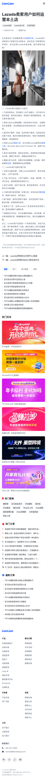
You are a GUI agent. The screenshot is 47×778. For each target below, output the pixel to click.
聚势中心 (28, 705)
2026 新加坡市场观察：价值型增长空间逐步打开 (21, 546)
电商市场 (29, 38)
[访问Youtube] (20, 759)
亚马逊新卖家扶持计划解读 (14, 293)
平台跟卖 (6, 507)
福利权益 (28, 713)
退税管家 (5, 667)
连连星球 (5, 655)
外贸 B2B (28, 647)
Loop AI (5, 671)
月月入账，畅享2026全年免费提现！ (16, 490)
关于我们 (5, 727)
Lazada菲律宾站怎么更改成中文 (24, 259)
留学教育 (28, 651)
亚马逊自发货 (16, 503)
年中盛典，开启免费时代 (12, 346)
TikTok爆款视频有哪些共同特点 (16, 290)
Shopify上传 (28, 507)
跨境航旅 (28, 655)
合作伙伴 (28, 709)
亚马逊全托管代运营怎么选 (14, 279)
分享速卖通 (33, 511)
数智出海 (28, 697)
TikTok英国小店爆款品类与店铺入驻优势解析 (22, 301)
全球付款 (5, 647)
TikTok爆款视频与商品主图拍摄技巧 (18, 275)
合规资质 (5, 731)
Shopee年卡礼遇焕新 (10, 375)
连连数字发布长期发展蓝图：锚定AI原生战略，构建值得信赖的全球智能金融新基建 (21, 529)
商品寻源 (5, 675)
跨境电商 (28, 643)
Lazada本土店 (19, 25)
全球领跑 (5, 663)
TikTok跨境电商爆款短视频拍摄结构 (18, 308)
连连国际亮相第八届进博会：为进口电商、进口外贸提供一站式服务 (21, 554)
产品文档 (5, 697)
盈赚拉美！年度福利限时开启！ (14, 433)
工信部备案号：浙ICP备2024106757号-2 (16, 772)
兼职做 (5, 503)
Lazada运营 (7, 25)
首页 (8, 3)
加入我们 (5, 735)
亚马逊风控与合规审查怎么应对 (16, 297)
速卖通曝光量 (8, 511)
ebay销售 (39, 507)
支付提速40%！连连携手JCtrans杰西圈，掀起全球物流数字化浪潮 (21, 541)
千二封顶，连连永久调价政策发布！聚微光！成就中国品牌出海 (21, 567)
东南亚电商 (31, 25)
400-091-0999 (11, 748)
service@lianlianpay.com (16, 751)
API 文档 (5, 701)
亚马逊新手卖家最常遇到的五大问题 (18, 283)
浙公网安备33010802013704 (12, 775)
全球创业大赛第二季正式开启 (13, 462)
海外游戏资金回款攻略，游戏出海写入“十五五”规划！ (21, 558)
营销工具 (17, 143)
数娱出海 (28, 663)
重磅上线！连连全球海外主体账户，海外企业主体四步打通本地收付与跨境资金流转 (21, 533)
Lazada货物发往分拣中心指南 (23, 255)
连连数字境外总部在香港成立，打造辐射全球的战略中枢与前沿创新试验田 (21, 550)
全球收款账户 (7, 643)
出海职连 (5, 687)
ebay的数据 (21, 511)
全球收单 (5, 651)
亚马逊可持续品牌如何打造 (14, 286)
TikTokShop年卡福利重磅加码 (14, 404)
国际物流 (28, 659)
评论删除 (28, 503)
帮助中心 (28, 717)
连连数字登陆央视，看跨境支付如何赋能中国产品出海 (21, 563)
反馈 (9, 163)
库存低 (38, 503)
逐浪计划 (28, 701)
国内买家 (16, 507)
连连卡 (4, 659)
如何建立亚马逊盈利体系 (14, 304)
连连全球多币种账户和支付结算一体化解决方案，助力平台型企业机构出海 (21, 537)
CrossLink (6, 683)
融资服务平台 (7, 679)
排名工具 (6, 515)
